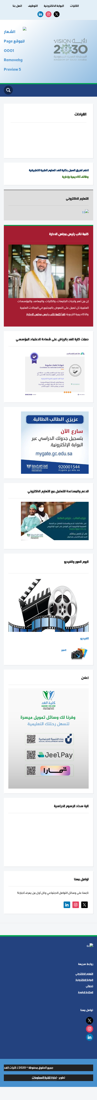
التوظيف (33, 6)
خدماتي (89, 986)
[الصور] (79, 654)
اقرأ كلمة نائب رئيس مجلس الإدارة (45, 314)
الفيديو (84, 638)
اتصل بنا (17, 6)
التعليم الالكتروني (84, 974)
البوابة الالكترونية (54, 6)
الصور (63, 650)
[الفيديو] (48, 605)
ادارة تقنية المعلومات (44, 1078)
